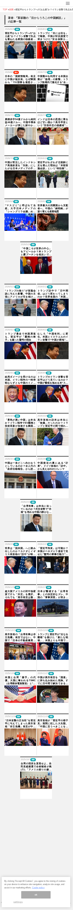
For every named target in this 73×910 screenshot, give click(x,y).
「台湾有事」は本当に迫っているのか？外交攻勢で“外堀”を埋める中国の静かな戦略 (36, 509)
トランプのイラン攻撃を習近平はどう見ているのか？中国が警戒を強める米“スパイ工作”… (53, 379)
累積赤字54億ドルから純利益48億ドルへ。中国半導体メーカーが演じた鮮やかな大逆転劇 (20, 122)
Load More (36, 804)
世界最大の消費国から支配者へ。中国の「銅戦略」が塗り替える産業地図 (53, 208)
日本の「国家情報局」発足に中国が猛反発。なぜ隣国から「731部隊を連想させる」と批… (20, 79)
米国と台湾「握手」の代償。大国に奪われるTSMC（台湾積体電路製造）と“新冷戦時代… (20, 680)
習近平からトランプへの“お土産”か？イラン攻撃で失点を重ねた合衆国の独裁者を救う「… (20, 36)
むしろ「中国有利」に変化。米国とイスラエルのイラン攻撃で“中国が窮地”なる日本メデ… (53, 336)
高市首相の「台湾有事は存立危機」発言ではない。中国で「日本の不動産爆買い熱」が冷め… (20, 637)
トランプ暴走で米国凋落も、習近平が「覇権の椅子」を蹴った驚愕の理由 (20, 336)
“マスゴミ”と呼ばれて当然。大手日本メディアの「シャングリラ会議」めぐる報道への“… (20, 208)
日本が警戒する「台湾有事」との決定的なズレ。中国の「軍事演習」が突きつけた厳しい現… (53, 594)
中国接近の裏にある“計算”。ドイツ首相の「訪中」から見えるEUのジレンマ (53, 466)
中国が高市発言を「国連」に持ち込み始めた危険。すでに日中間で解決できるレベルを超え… (53, 680)
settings (18, 902)
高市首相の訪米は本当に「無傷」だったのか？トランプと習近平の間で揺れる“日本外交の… (53, 423)
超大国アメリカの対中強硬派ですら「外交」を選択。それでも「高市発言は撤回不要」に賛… (20, 594)
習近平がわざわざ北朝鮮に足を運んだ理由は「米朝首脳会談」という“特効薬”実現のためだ (53, 165)
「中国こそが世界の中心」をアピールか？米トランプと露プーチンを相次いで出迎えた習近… (36, 251)
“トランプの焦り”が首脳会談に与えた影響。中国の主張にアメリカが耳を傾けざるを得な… (20, 293)
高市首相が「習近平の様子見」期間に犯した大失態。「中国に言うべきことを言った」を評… (53, 723)
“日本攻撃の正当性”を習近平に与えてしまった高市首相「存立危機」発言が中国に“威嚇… (20, 723)
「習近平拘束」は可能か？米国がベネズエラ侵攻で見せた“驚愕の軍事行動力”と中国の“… (53, 551)
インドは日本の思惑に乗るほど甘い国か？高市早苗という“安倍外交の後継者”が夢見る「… (53, 122)
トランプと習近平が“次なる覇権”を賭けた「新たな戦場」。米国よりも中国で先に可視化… (53, 637)
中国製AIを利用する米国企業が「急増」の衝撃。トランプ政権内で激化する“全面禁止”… (53, 79)
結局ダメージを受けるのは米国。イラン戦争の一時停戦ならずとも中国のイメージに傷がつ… (20, 379)
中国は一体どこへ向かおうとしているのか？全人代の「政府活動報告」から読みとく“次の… (20, 466)
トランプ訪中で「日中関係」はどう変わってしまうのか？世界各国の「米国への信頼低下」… (53, 293)
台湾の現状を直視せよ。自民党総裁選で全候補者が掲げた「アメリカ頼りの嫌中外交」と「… (36, 766)
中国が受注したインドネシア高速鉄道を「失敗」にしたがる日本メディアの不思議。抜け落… (20, 165)
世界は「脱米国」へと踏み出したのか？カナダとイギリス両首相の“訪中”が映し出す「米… (20, 551)
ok (36, 894)
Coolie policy (38, 887)
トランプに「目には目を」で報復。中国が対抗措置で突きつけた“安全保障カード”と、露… (53, 36)
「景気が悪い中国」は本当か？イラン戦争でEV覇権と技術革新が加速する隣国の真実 (20, 423)
